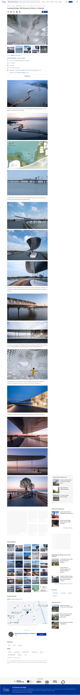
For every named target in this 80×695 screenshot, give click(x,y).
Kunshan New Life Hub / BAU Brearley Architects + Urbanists (66, 561)
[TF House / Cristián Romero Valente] (56, 498)
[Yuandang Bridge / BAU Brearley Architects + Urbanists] (10, 547)
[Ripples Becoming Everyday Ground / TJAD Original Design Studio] (55, 616)
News (56, 2)
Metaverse (55, 595)
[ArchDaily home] (4, 2)
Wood (9, 645)
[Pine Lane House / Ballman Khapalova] (56, 490)
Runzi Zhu (17, 67)
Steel (14, 645)
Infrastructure (34, 652)
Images (60, 2)
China (23, 58)
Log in (66, 2)
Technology (63, 593)
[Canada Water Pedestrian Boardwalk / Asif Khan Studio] (55, 514)
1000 (13, 63)
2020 (13, 65)
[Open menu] (77, 2)
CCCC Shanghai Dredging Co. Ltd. (22, 72)
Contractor (11, 72)
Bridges (41, 652)
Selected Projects (25, 652)
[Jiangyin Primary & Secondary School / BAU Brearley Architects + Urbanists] (55, 570)
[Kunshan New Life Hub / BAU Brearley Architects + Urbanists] (55, 562)
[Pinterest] (20, 12)
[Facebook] (8, 12)
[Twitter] (11, 12)
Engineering (12, 70)
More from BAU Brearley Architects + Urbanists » (63, 583)
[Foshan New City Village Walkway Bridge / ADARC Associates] (55, 523)
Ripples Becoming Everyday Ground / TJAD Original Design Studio (66, 615)
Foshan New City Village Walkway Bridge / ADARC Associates (65, 522)
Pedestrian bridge (11, 655)
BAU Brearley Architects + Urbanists (21, 60)
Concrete (20, 645)
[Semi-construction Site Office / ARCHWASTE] (55, 625)
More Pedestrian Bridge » (68, 527)
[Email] (17, 12)
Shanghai (19, 655)
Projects (43, 2)
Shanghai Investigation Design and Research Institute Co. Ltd (28, 70)
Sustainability (55, 593)
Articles (47, 2)
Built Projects (16, 652)
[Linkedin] (14, 12)
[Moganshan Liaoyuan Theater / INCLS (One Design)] (55, 608)
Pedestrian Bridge (11, 58)
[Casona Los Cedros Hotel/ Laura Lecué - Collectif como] (56, 482)
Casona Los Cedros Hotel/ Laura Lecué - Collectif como (65, 481)
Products (52, 2)
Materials (70, 593)
